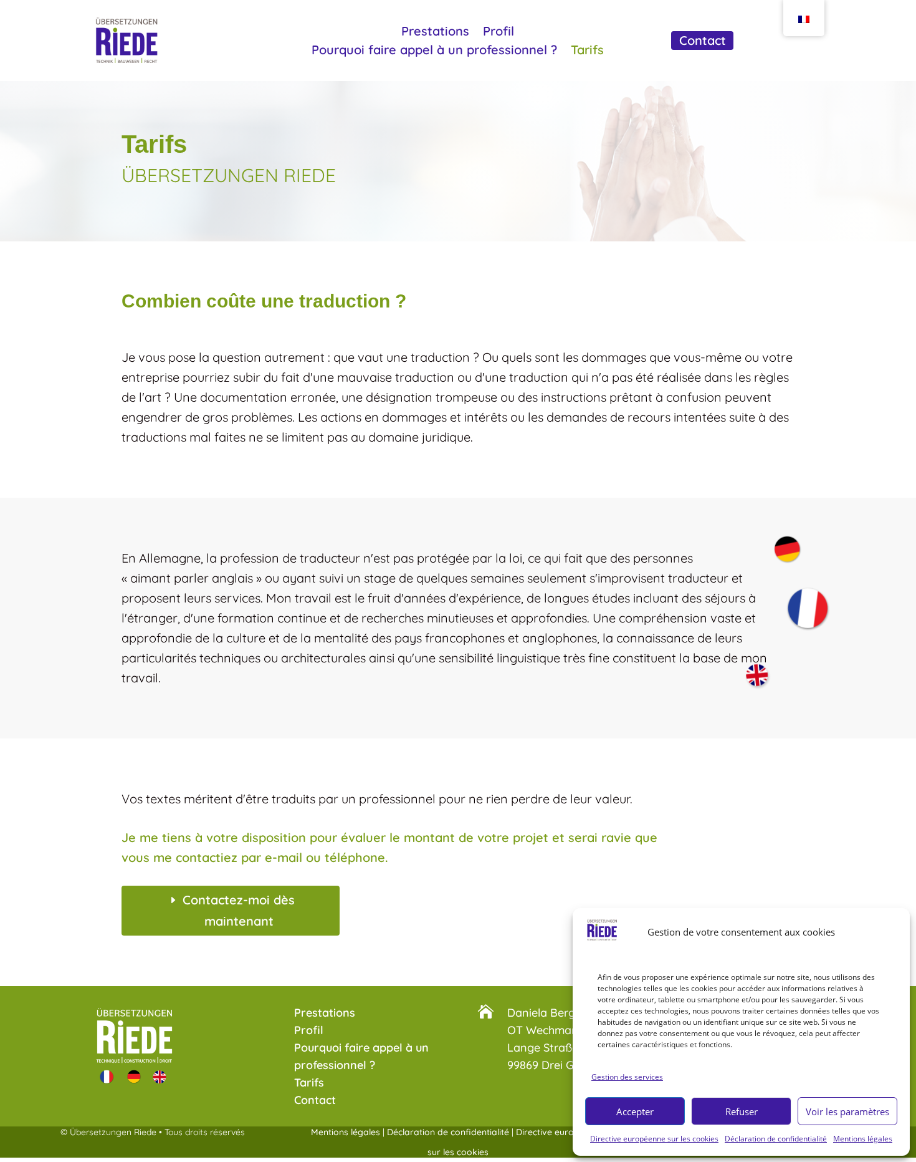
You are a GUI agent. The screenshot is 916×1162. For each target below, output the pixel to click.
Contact (702, 42)
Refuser (741, 1111)
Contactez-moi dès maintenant (239, 910)
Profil (498, 33)
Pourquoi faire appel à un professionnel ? (434, 51)
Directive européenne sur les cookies (654, 1138)
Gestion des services (627, 1076)
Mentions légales (862, 1138)
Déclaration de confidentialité (776, 1138)
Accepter (635, 1111)
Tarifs (587, 51)
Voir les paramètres (847, 1111)
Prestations (435, 33)
